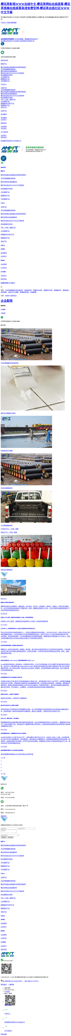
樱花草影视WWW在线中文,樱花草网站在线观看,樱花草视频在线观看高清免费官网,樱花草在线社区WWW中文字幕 (35, 8)
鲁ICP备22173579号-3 (30, 981)
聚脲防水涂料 (37, 290)
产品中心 (4, 22)
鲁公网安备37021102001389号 (12, 981)
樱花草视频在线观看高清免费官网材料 (13, 67)
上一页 (3, 757)
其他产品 (4, 107)
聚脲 (14, 22)
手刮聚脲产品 (5, 81)
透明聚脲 (4, 292)
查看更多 (4, 816)
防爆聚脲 (33, 292)
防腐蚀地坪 (28, 290)
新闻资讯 (4, 123)
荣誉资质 (4, 137)
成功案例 (4, 114)
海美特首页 (4, 60)
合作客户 (4, 119)
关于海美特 (4, 132)
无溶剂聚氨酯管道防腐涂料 (14, 290)
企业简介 (4, 135)
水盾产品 (4, 88)
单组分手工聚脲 (13, 292)
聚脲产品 (4, 64)
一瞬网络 (11, 984)
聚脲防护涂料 (48, 290)
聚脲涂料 (66, 290)
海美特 (7, 295)
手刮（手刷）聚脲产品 (8, 99)
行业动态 (4, 128)
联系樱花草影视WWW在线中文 (11, 141)
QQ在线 (7, 991)
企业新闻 (4, 126)
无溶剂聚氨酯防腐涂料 (8, 69)
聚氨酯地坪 (57, 290)
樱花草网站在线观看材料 (9, 71)
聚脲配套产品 (5, 79)
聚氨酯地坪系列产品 (7, 103)
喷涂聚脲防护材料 (7, 75)
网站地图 (10, 22)
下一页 (3, 774)
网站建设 (4, 984)
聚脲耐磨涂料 (24, 292)
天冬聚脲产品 (5, 77)
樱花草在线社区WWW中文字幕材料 (12, 73)
